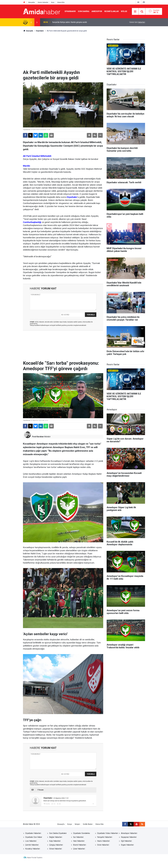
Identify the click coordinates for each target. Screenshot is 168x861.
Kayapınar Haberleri (129, 837)
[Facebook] (25, 135)
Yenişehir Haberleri (104, 837)
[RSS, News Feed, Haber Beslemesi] (142, 824)
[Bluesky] (35, 135)
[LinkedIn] (40, 135)
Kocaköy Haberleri (32, 849)
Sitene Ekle (60, 2)
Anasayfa (29, 31)
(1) (54, 804)
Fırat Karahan (38, 437)
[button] (89, 135)
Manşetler (31, 2)
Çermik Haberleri (32, 845)
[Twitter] (30, 135)
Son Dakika (83, 11)
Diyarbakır (70, 11)
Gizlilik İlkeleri (88, 824)
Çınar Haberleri (79, 849)
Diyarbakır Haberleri (33, 833)
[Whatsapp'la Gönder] (46, 135)
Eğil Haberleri (126, 841)
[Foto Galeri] (144, 2)
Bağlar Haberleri (55, 837)
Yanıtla (47, 804)
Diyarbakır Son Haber (33, 837)
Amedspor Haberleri (129, 833)
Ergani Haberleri (127, 845)
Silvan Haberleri (55, 849)
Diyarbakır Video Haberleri (107, 833)
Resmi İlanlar (111, 11)
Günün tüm (137, 22)
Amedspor (97, 11)
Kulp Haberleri (55, 841)
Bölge (124, 11)
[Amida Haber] (41, 11)
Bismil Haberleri (79, 845)
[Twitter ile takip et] (131, 824)
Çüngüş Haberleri (56, 845)
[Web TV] (138, 2)
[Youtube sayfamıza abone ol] (136, 824)
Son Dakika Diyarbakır (58, 833)
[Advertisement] (63, 53)
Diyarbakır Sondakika (81, 833)
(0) (60, 804)
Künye (69, 824)
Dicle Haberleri (103, 845)
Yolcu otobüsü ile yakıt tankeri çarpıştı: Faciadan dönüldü (74, 22)
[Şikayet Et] (93, 803)
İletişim (77, 824)
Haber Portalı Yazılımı (34, 857)
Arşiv (52, 2)
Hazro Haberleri (103, 841)
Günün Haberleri (43, 2)
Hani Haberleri (78, 841)
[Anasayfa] (24, 2)
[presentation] (31, 22)
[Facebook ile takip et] (125, 824)
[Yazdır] (51, 135)
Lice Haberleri (30, 841)
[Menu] (135, 11)
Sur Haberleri (78, 837)
